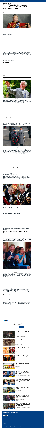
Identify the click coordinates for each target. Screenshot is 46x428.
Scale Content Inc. (16, 412)
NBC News (15, 173)
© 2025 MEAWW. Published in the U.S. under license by (8, 412)
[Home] (6, 1)
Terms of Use (4, 423)
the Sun (6, 229)
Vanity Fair (15, 272)
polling (19, 151)
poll (22, 152)
